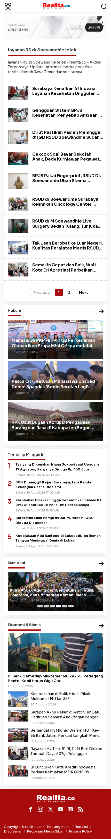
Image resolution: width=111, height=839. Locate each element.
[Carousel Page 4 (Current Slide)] (58, 606)
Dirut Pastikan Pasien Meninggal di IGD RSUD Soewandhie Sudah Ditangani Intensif (67, 137)
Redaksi (81, 826)
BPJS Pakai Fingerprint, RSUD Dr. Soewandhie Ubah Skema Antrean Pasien (66, 180)
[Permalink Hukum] (101, 312)
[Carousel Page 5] (64, 606)
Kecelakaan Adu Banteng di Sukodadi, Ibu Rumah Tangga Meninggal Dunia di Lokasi (58, 538)
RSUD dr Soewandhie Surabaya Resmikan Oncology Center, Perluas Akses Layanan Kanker (65, 204)
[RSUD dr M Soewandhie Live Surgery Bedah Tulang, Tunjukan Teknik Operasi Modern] (18, 225)
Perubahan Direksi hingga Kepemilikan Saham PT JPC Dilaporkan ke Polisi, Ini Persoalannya (58, 502)
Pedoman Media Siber (45, 831)
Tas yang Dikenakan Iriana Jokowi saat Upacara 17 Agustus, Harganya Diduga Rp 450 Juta (57, 466)
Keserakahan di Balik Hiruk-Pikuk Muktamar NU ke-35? (60, 696)
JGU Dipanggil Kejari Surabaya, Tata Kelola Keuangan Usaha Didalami (53, 484)
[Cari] (104, 6)
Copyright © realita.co (22, 826)
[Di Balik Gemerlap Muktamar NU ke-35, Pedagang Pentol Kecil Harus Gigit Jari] (55, 652)
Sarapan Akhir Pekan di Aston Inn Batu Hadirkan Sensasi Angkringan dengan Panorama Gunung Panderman (65, 715)
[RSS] (80, 809)
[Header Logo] (56, 5)
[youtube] (60, 809)
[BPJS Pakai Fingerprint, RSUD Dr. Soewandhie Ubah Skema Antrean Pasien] (18, 180)
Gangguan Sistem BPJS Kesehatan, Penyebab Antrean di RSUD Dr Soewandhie (67, 115)
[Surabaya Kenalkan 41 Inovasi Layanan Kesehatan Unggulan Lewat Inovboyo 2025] (18, 92)
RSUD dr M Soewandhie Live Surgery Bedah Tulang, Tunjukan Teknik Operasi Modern (66, 226)
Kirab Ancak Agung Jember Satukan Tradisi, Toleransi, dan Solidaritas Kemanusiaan (52, 592)
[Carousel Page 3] (52, 606)
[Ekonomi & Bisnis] (101, 626)
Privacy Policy (80, 831)
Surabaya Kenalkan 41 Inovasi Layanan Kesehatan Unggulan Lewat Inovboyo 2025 (64, 93)
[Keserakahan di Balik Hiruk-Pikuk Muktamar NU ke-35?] (18, 698)
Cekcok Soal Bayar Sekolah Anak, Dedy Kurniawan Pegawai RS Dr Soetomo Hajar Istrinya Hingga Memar (65, 161)
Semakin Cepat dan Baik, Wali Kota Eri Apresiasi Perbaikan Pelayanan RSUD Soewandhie (64, 270)
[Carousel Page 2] (46, 606)
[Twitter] (50, 809)
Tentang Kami (58, 826)
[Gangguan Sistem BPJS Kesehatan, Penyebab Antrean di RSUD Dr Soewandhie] (18, 114)
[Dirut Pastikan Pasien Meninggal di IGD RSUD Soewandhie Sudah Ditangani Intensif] (18, 136)
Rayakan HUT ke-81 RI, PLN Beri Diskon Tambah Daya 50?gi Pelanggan (66, 751)
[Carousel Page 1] (40, 606)
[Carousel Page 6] (71, 606)
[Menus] (8, 6)
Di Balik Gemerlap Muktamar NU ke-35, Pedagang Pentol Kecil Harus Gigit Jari (55, 678)
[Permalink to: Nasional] (101, 564)
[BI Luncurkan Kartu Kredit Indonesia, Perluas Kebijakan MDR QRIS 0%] (18, 770)
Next (83, 292)
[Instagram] (40, 809)
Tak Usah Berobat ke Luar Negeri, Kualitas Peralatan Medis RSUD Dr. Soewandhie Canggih (67, 248)
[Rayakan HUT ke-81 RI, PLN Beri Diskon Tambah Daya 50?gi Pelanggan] (18, 752)
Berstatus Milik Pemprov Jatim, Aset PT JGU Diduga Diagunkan (54, 520)
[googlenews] (70, 809)
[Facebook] (30, 809)
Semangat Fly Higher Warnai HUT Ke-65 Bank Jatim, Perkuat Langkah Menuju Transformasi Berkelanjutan (66, 733)
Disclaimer (13, 831)
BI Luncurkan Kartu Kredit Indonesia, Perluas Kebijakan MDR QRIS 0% (63, 769)
